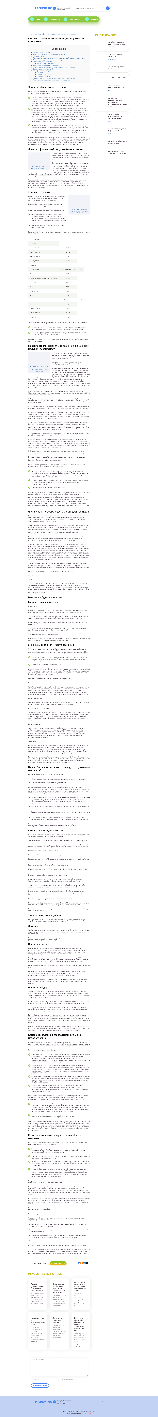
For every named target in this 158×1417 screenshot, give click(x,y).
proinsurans (45, 8)
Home (32, 34)
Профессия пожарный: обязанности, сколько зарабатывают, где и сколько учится (80, 1324)
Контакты (110, 1402)
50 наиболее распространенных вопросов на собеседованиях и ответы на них (117, 102)
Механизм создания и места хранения (46, 65)
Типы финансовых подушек (42, 71)
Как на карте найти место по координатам (117, 142)
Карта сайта (100, 1402)
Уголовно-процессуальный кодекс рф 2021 (117, 130)
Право (38, 19)
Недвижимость (75, 19)
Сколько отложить (39, 56)
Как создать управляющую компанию (58, 1320)
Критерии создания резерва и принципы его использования (54, 78)
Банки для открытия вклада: (46, 63)
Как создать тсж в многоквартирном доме (37, 1321)
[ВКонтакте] (79, 1263)
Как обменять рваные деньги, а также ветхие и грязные (117, 44)
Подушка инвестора (44, 74)
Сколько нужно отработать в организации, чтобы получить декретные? (59, 1288)
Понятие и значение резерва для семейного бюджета (51, 80)
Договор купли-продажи (117, 77)
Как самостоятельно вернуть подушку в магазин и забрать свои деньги (79, 211)
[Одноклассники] (81, 1263)
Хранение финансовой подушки (44, 52)
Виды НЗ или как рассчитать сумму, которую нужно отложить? (54, 67)
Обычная (40, 72)
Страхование (54, 19)
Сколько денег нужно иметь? (43, 69)
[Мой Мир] (84, 1263)
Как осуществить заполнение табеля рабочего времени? (115, 116)
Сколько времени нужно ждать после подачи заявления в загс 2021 (80, 1286)
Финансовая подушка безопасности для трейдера (50, 60)
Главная (91, 1402)
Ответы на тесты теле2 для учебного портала (116, 87)
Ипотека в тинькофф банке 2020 (115, 55)
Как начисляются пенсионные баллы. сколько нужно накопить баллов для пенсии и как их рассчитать (39, 369)
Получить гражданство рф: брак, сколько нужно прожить (37, 1287)
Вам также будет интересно (42, 61)
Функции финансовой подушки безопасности (49, 54)
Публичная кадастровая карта (116, 68)
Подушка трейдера (43, 76)
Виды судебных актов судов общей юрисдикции (117, 152)
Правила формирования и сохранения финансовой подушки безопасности (59, 58)
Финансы (94, 19)
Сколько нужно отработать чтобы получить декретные (39, 167)
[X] (86, 1263)
